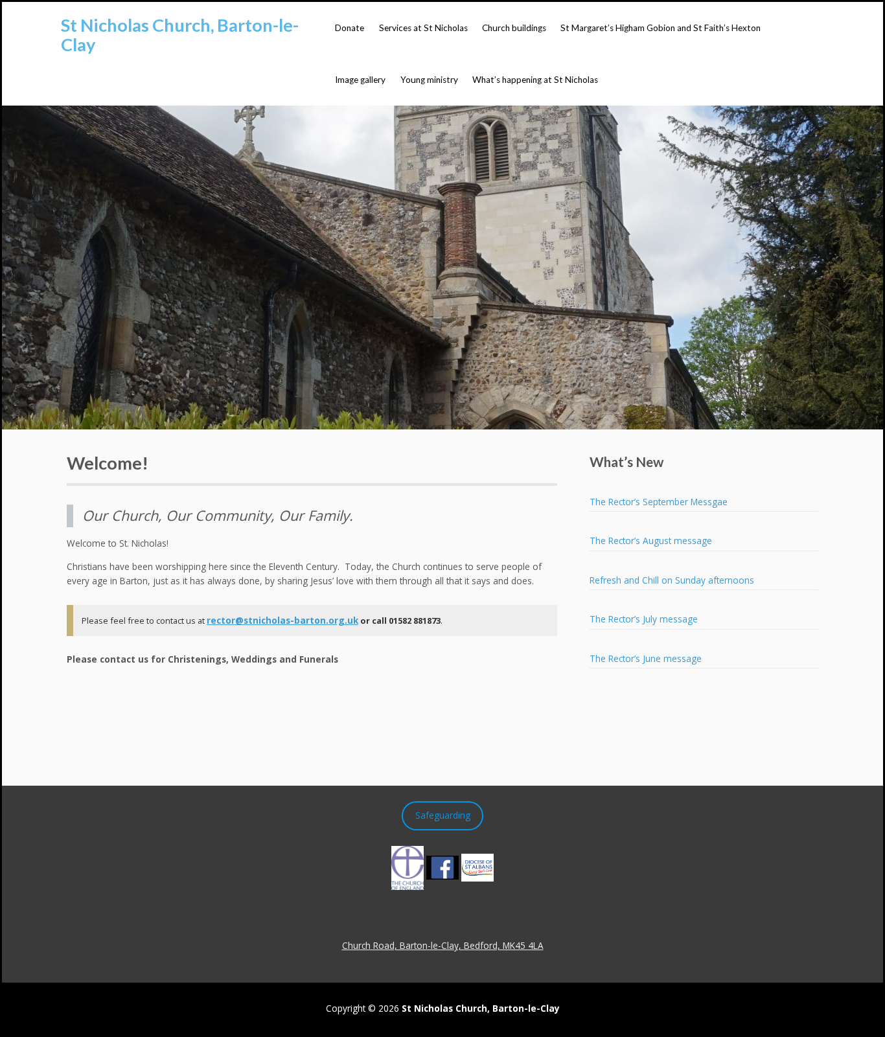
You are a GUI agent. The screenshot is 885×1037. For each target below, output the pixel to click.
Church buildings (514, 28)
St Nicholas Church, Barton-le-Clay (180, 34)
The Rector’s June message (646, 658)
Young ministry (429, 79)
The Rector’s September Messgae (659, 502)
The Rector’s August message (651, 540)
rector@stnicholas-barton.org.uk (282, 620)
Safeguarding (442, 815)
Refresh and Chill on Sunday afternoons (672, 580)
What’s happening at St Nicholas (535, 79)
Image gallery (360, 79)
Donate (349, 28)
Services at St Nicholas (423, 28)
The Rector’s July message (644, 619)
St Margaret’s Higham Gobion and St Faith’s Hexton (660, 28)
